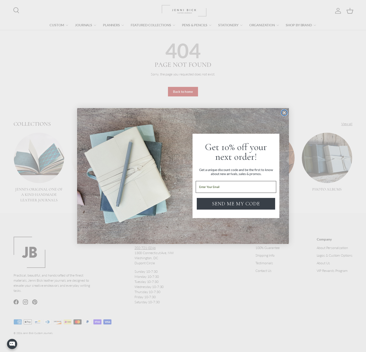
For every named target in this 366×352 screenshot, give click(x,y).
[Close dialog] (284, 113)
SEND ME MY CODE (236, 204)
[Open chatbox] (12, 344)
